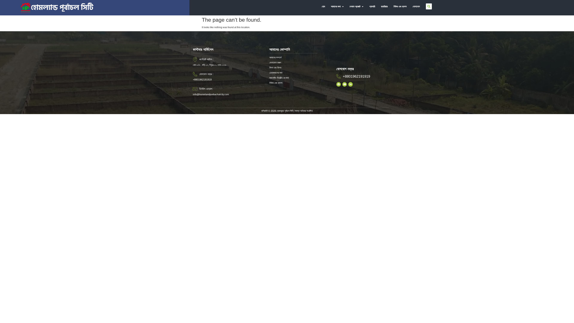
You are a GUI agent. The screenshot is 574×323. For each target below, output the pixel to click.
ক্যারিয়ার (384, 6)
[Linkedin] (350, 84)
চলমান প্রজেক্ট (355, 6)
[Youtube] (344, 84)
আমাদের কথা (336, 6)
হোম (323, 6)
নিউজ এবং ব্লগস (400, 6)
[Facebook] (338, 84)
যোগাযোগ (416, 6)
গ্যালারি (372, 6)
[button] (429, 6)
